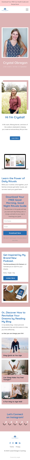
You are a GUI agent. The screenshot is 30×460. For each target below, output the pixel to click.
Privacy (18, 447)
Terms (12, 447)
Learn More (15, 138)
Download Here (15, 233)
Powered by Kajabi (15, 457)
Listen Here (10, 278)
